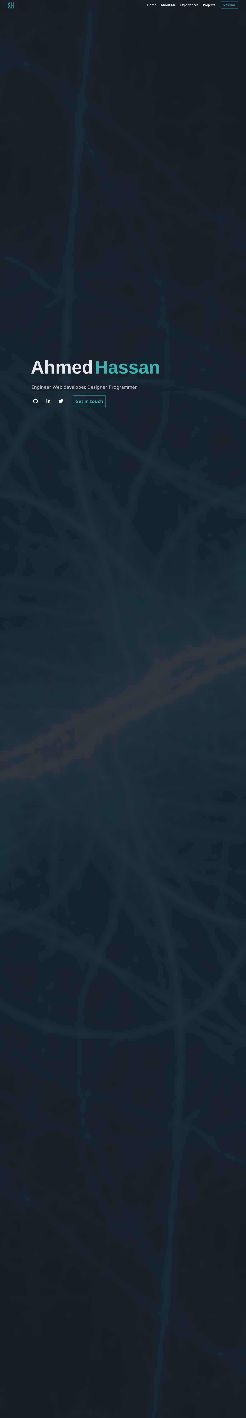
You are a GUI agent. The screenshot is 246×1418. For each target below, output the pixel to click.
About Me (168, 5)
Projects (209, 5)
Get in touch (89, 401)
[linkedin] (48, 401)
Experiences (189, 5)
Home (151, 5)
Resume (229, 5)
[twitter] (61, 401)
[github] (35, 401)
